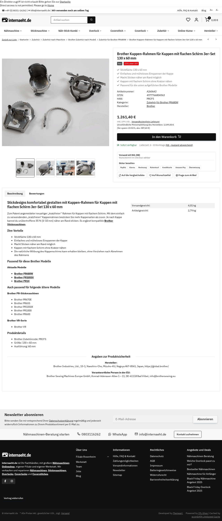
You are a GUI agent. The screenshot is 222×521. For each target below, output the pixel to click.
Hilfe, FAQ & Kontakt (187, 10)
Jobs (78, 471)
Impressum (156, 465)
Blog (204, 10)
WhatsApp (120, 434)
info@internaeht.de (152, 434)
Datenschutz (157, 456)
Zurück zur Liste (9, 39)
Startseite (65, 1)
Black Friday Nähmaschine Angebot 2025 (201, 480)
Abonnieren (205, 419)
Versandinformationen (125, 465)
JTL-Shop (203, 513)
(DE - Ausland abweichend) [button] (179, 145)
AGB (152, 460)
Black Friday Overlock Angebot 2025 (198, 488)
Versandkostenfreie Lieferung (145, 121)
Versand (65, 513)
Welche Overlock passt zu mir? (201, 462)
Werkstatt (81, 461)
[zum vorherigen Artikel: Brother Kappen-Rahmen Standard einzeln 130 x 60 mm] (208, 39)
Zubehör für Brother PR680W (162, 102)
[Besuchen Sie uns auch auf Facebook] (5, 481)
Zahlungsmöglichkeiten (125, 460)
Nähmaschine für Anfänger (201, 473)
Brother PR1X (21, 281)
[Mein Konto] (196, 20)
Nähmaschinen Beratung (200, 456)
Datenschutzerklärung (61, 420)
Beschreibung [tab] (15, 193)
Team (79, 466)
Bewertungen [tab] (36, 193)
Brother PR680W (23, 273)
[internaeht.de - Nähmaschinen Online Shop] (16, 20)
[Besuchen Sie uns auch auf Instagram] (11, 481)
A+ (211, 9)
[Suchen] (91, 19)
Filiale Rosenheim (86, 456)
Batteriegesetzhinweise (163, 470)
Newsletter (119, 470)
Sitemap (117, 474)
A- (217, 9)
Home (51, 5)
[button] (188, 20)
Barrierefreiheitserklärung (164, 479)
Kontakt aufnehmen (188, 434)
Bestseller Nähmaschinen (201, 469)
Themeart (178, 513)
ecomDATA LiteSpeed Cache (206, 516)
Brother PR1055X (24, 277)
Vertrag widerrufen (13, 498)
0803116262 (91, 434)
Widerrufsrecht (158, 474)
